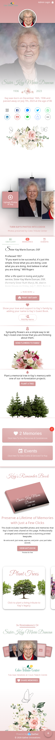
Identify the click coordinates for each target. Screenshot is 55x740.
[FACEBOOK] (17, 110)
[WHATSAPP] (48, 110)
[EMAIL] (17, 117)
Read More (27, 292)
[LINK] (48, 117)
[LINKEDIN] (7, 117)
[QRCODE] (7, 110)
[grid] (27, 199)
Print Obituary (29, 298)
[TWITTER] (37, 110)
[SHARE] (37, 117)
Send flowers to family (27, 343)
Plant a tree (27, 384)
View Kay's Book (27, 548)
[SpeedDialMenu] (48, 733)
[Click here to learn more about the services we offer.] (27, 669)
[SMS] (27, 117)
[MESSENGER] (27, 110)
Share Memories (29, 680)
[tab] (10, 240)
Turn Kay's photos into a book (27, 227)
